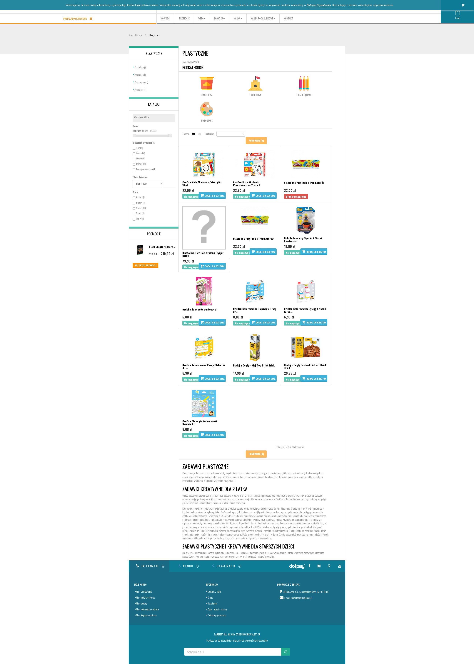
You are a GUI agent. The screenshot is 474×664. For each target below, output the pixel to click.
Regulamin (212, 603)
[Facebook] (310, 566)
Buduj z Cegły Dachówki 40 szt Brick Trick (305, 366)
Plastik (140, 158)
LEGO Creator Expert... (162, 246)
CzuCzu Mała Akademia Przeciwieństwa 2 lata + (246, 183)
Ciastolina (207, 95)
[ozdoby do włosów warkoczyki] (204, 291)
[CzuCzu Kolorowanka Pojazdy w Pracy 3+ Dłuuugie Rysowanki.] (254, 291)
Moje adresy (141, 603)
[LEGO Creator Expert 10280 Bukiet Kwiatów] (140, 250)
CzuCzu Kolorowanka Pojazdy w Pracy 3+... (254, 310)
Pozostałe (207, 120)
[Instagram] (319, 566)
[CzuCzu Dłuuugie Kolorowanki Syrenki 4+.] (204, 403)
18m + (140, 218)
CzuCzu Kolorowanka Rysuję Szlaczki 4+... (203, 366)
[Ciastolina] (206, 83)
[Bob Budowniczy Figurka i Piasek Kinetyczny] (305, 220)
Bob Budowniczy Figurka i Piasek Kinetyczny (303, 239)
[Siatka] (194, 134)
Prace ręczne (304, 95)
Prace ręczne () (141, 82)
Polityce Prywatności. (319, 5)
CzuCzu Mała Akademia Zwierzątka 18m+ (201, 183)
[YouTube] (340, 566)
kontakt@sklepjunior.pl (301, 598)
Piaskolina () (140, 75)
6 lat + (140, 213)
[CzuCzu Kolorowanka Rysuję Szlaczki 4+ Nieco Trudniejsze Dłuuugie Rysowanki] (204, 347)
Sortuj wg (209, 134)
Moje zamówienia (144, 591)
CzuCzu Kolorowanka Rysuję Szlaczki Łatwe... (305, 310)
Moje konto (140, 584)
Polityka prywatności (217, 615)
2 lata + (140, 197)
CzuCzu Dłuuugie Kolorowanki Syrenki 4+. (199, 422)
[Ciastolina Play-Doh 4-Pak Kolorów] (305, 164)
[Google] (329, 566)
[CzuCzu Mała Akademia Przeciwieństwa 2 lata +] (254, 164)
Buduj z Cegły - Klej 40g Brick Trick (254, 365)
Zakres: (137, 131)
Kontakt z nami (214, 591)
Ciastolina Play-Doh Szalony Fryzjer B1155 (202, 254)
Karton (140, 153)
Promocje (154, 233)
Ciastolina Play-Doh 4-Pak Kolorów (304, 182)
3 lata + (141, 202)
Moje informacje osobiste (147, 609)
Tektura (141, 163)
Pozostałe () (140, 89)
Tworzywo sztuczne (146, 169)
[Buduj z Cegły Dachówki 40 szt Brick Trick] (305, 347)
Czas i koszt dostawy (217, 609)
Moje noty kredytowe (145, 597)
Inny (139, 147)
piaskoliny (263, 508)
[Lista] (200, 134)
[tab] (149, 566)
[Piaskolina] (255, 83)
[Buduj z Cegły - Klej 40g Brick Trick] (254, 347)
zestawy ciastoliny (309, 499)
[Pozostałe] (206, 109)
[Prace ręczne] (304, 83)
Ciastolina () (140, 67)
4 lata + (141, 207)
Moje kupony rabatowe (146, 615)
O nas (210, 597)
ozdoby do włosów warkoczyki (199, 309)
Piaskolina (255, 95)
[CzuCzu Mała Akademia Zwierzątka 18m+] (204, 164)
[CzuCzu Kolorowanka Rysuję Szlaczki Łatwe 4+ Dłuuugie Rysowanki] (305, 291)
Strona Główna (135, 35)
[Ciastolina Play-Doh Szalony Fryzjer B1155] (204, 227)
